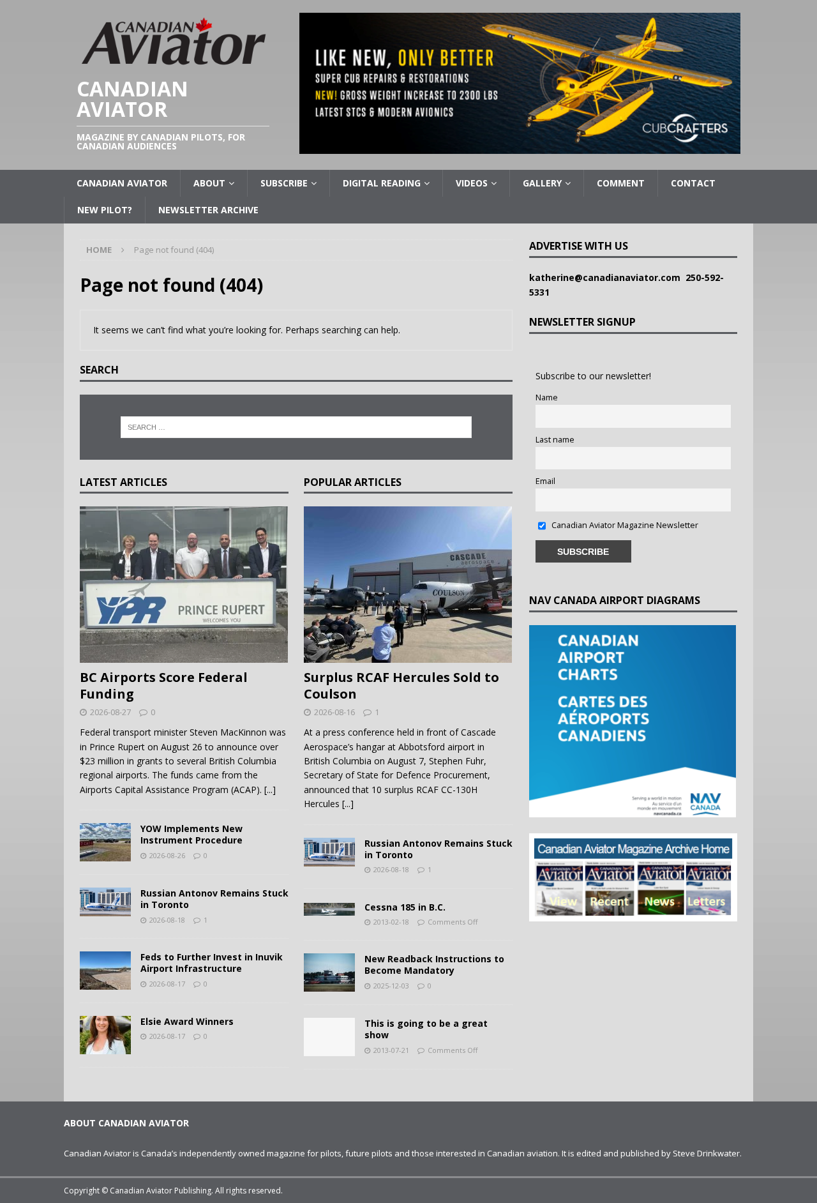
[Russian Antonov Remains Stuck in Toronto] (105, 902)
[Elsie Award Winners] (105, 1035)
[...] (270, 789)
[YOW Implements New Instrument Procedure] (105, 842)
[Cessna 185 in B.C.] (329, 909)
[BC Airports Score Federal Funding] (184, 584)
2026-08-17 (167, 983)
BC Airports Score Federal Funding (164, 685)
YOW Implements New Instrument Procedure (191, 834)
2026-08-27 (110, 712)
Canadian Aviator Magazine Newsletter (624, 525)
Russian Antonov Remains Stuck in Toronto (214, 899)
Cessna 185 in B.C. (405, 907)
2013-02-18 (391, 922)
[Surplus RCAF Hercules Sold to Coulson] (408, 584)
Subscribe (284, 183)
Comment (621, 183)
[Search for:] (296, 427)
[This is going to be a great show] (329, 1037)
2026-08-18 (167, 920)
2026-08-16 (334, 712)
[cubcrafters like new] (519, 146)
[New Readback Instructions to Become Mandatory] (329, 972)
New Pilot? (104, 210)
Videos (472, 183)
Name (547, 397)
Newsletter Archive (208, 210)
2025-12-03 (391, 985)
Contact (693, 183)
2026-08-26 (167, 855)
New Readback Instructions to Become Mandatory (434, 964)
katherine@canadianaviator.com (607, 277)
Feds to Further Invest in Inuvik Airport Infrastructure (211, 962)
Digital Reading (382, 183)
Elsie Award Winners (187, 1021)
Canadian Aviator (122, 183)
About (209, 183)
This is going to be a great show (426, 1029)
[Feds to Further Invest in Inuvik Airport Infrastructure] (105, 970)
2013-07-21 (391, 1050)
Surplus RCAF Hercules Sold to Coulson (401, 685)
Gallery (542, 183)
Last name (555, 439)
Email (545, 481)
